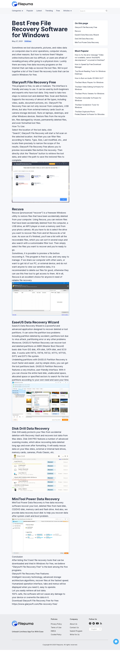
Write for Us (74, 634)
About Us (73, 624)
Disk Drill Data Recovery (30, 428)
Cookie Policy (56, 634)
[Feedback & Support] (116, 641)
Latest (39, 11)
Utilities (27, 41)
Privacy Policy (56, 624)
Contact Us (74, 627)
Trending (49, 11)
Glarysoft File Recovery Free (34, 82)
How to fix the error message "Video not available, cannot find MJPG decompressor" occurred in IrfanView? (90, 57)
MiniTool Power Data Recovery (36, 499)
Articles (66, 11)
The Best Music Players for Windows (89, 82)
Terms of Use (56, 627)
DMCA (53, 631)
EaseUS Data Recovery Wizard (35, 322)
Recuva (18, 209)
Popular (30, 11)
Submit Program (76, 631)
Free (58, 11)
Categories (16, 11)
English (94, 629)
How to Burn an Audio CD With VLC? (89, 78)
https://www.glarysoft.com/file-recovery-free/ (34, 604)
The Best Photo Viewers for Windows (89, 94)
